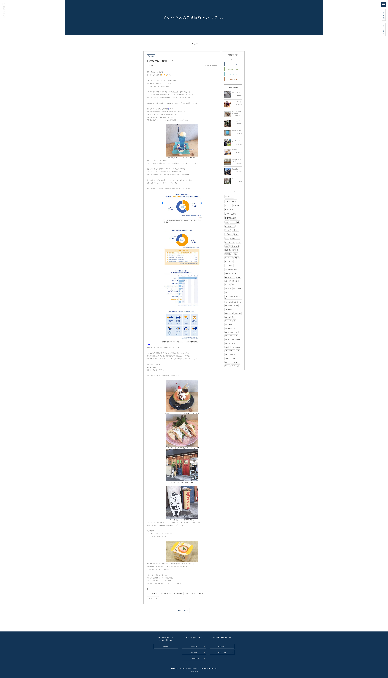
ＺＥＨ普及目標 (194, 658)
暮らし (236, 234)
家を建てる (194, 646)
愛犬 (233, 317)
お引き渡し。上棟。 (231, 218)
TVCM (227, 339)
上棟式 (233, 214)
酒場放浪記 (238, 313)
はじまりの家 (228, 324)
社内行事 (227, 273)
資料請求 (166, 646)
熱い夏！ (235, 281)
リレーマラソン (229, 309)
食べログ (228, 230)
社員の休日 (232, 354)
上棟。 (227, 222)
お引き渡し (236, 250)
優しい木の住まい (230, 328)
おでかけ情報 (178, 594)
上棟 (233, 285)
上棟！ (227, 214)
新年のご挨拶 (228, 306)
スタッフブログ (191, 594)
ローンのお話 (235, 366)
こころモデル (229, 265)
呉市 (234, 288)
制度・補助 (228, 250)
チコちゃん (228, 321)
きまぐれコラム (236, 347)
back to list (182, 610)
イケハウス (233, 64)
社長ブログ (228, 234)
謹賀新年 (227, 347)
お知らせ (235, 230)
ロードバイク (229, 258)
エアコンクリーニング (231, 336)
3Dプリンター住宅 (230, 358)
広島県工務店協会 (235, 339)
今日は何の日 (235, 246)
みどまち (233, 59)
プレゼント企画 (229, 332)
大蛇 (238, 351)
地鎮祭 (227, 246)
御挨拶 (237, 258)
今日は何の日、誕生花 (231, 269)
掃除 (234, 321)
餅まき (236, 254)
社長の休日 (228, 281)
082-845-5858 (212, 668)
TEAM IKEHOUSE (231, 210)
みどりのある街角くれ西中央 (233, 302)
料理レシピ (228, 288)
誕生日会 (227, 317)
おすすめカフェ (153, 594)
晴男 (226, 354)
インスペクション (230, 351)
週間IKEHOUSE (235, 238)
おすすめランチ (166, 594)
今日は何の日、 (229, 313)
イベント (236, 205)
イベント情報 (222, 652)
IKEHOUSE (229, 196)
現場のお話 (233, 79)
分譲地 (239, 288)
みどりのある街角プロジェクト (233, 297)
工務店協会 (228, 254)
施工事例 (194, 652)
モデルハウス (222, 646)
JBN (237, 332)
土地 (226, 292)
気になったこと (153, 598)
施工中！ (228, 205)
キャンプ (227, 285)
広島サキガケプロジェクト (232, 362)
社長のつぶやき (233, 69)
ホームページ (229, 262)
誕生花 (238, 242)
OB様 (226, 238)
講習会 (234, 273)
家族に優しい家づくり (231, 343)
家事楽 (201, 594)
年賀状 (236, 306)
